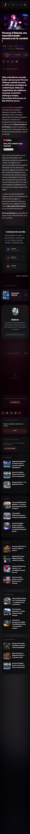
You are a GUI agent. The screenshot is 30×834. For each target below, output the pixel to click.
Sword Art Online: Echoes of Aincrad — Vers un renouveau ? (18, 474)
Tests (7, 498)
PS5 (5, 48)
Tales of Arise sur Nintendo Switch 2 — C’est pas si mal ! (18, 655)
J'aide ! (15, 430)
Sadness (17, 54)
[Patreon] (19, 413)
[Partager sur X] (8, 61)
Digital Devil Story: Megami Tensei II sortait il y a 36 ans (18, 558)
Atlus (4, 46)
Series (11, 48)
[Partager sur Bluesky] (16, 61)
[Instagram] (11, 413)
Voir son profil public (15, 334)
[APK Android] (13, 4)
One (11, 46)
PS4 (22, 46)
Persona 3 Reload (8, 107)
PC (16, 46)
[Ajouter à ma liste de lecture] (3, 69)
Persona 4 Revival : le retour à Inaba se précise (19, 548)
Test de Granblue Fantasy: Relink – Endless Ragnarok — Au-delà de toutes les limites (19, 527)
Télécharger (11, 448)
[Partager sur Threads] (12, 61)
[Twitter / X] (3, 413)
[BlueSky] (15, 413)
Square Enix (9, 594)
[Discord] (7, 413)
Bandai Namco (10, 639)
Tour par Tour (19, 48)
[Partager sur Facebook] (3, 61)
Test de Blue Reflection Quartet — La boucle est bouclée (19, 515)
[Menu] (25, 4)
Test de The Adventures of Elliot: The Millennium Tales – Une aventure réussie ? (19, 624)
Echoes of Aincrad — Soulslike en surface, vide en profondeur (19, 645)
